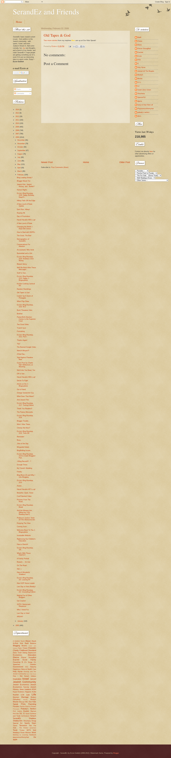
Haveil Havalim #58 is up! (26, 377)
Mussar (22, 702)
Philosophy (16, 709)
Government (18, 667)
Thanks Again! (22, 340)
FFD (139, 60)
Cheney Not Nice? (23, 428)
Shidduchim (18, 721)
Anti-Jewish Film (23, 400)
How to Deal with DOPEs (26, 232)
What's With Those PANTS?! (24, 554)
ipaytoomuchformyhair (21, 737)
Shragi (33, 721)
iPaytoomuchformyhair (145, 109)
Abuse (28, 641)
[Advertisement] (85, 142)
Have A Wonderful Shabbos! (23, 573)
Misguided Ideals (23, 447)
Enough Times (22, 465)
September (21, 150)
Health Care (31, 669)
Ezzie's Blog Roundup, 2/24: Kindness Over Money (25, 259)
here (151, 151)
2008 (18, 130)
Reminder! (20, 437)
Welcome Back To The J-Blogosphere (26, 531)
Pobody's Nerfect (28, 709)
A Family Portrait (23, 559)
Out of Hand (21, 389)
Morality (25, 699)
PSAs (23, 704)
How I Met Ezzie (31, 674)
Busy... (19, 440)
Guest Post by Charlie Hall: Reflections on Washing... (25, 365)
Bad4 (27, 643)
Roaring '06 (21, 213)
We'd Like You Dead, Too (26, 370)
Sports (27, 723)
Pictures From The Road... (23, 500)
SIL (20, 713)
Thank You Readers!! (24, 409)
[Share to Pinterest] (83, 46)
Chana (25, 648)
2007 (18, 134)
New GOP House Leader (26, 583)
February (20, 175)
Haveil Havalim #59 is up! (26, 220)
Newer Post (47, 162)
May (19, 164)
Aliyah (34, 641)
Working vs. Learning (20, 735)
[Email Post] (69, 46)
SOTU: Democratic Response (24, 605)
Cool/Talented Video (24, 496)
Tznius (22, 730)
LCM (22, 695)
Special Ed (141, 97)
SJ (24, 713)
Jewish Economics (21, 685)
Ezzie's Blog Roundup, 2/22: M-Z (25, 306)
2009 (18, 127)
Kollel (34, 692)
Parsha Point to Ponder (28, 706)
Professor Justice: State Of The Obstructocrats (26, 519)
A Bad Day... (21, 354)
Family (33, 660)
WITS (29, 730)
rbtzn (139, 116)
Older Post (124, 162)
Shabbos (32, 718)
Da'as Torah (17, 653)
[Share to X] (79, 46)
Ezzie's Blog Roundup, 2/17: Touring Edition (25, 404)
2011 (18, 120)
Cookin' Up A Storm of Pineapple (25, 297)
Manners (16, 697)
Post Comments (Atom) (59, 167)
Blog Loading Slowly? (24, 177)
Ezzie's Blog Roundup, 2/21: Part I (25, 336)
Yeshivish (32, 735)
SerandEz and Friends (46, 11)
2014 (18, 109)
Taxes (15, 725)
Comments (20, 93)
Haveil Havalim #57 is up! (26, 489)
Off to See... (21, 374)
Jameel (33, 679)
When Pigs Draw (23, 301)
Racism (33, 711)
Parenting (32, 704)
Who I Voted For (23, 610)
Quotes (26, 711)
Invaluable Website (24, 535)
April (19, 168)
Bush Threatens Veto (24, 310)
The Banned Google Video (26, 347)
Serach (33, 716)
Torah (15, 730)
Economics (17, 655)
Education (32, 655)
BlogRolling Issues (23, 450)
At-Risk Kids (18, 643)
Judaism (27, 689)
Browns (24, 646)
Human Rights (22, 190)
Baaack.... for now (23, 562)
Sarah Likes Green (144, 90)
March (19, 171)
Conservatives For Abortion (23, 245)
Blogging (16, 645)
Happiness (17, 669)
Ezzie (25, 660)
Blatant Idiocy (22, 264)
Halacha (33, 667)
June (19, 161)
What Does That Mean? (25, 396)
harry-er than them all (145, 105)
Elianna (16, 657)
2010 (18, 123)
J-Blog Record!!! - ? (24, 461)
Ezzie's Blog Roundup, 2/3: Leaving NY (25, 579)
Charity (16, 650)
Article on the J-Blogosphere (22, 385)
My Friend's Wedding (24, 468)
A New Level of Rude (24, 223)
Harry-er (24, 669)
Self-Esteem (25, 716)
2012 (18, 116)
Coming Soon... (22, 527)
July (19, 157)
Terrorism (23, 725)
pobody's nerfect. (143, 112)
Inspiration (17, 679)
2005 (18, 625)
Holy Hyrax (18, 671)
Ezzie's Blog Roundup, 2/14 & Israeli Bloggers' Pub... (26, 456)
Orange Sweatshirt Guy (25, 393)
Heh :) (19, 569)
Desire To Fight (22, 381)
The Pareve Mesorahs (25, 412)
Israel (25, 678)
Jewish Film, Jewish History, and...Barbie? (25, 185)
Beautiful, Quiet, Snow (25, 493)
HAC (26, 667)
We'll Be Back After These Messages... (26, 268)
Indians (33, 676)
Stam (34, 723)
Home (19, 22)
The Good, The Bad (24, 235)
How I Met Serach (21, 676)
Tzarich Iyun (21, 328)
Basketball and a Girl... (25, 253)
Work (34, 732)
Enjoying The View (23, 523)
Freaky (19, 472)
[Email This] (74, 46)
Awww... (20, 486)
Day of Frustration (23, 216)
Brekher (20, 314)
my (24, 48)
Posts (18, 89)
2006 (18, 137)
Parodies (16, 706)
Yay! (18, 344)
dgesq (139, 101)
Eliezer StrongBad (28, 657)
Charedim (32, 648)
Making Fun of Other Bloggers (24, 596)
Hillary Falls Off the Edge (26, 201)
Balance (33, 643)
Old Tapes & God (57, 35)
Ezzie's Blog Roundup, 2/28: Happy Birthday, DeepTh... (25, 195)
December (21, 140)
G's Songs (28, 662)
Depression (32, 653)
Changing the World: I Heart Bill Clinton (25, 228)
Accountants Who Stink (25, 250)
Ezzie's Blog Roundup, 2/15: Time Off (25, 432)
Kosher (16, 695)
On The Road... (22, 565)
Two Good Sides (23, 324)
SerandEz (17, 718)
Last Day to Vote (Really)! (26, 587)
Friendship (16, 662)
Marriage (25, 697)
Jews (21, 689)
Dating (25, 653)
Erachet (16, 660)
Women (28, 733)
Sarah (28, 713)
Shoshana (27, 721)
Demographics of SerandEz (23, 240)
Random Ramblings (24, 289)
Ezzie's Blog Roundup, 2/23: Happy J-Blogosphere (25, 278)
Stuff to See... (22, 273)
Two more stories (50, 40)
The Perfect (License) (27, 728)
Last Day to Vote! (23, 613)
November (21, 143)
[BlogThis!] (76, 46)
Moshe (16, 702)
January (20, 621)
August (20, 154)
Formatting (21, 331)
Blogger (116, 753)
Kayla (15, 692)
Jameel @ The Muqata (145, 71)
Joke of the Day (22, 443)
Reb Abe (16, 713)
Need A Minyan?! (23, 351)
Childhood (23, 650)
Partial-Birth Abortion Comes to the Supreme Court (26, 319)
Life (34, 694)
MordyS (33, 699)
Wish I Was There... (24, 424)
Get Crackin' (21, 601)
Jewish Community (24, 681)
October (20, 147)
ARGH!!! (20, 617)
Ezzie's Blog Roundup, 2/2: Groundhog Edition (26, 591)
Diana (139, 45)
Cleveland (32, 650)
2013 (18, 113)
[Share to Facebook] (81, 46)
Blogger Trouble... (23, 421)
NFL (26, 702)
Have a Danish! (22, 544)
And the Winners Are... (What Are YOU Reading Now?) (25, 512)
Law (28, 695)
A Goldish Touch (19, 641)
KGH (34, 689)
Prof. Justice (17, 711)
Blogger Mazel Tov (23, 181)
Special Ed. (18, 723)
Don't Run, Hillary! (23, 209)
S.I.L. (139, 82)
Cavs (20, 648)
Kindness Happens (24, 692)
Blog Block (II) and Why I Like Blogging (26, 476)
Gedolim (33, 664)
